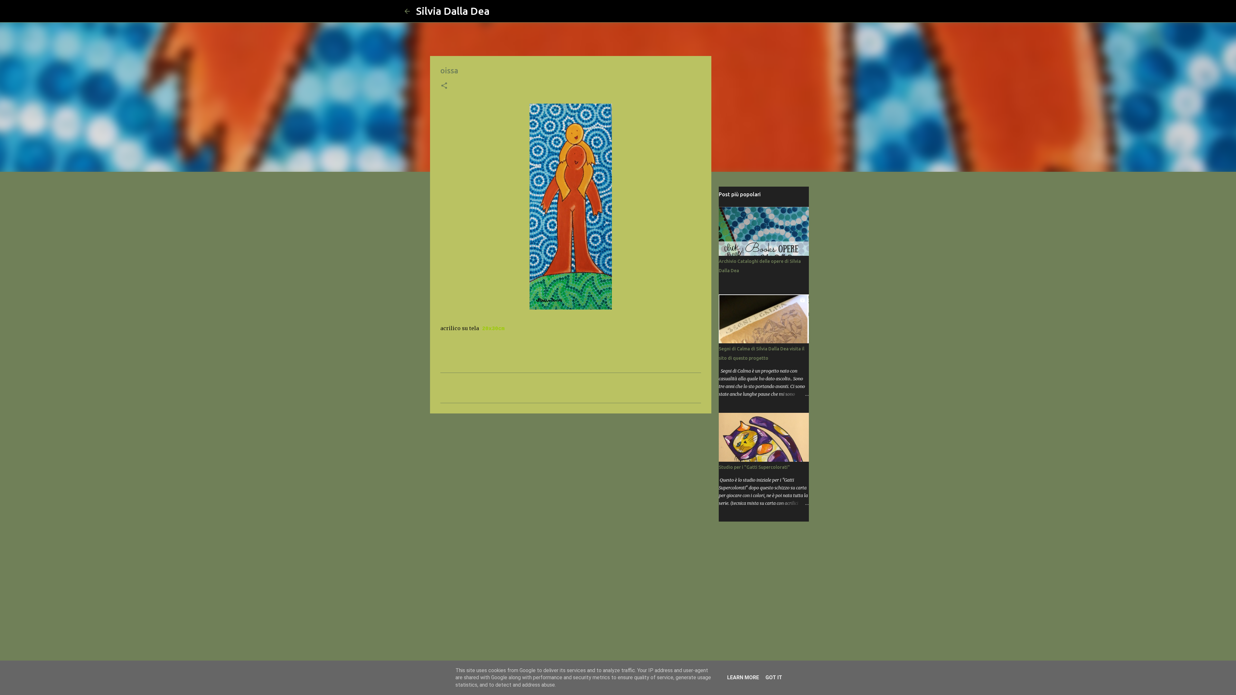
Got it (773, 677)
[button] (444, 86)
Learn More (743, 677)
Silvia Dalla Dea (453, 11)
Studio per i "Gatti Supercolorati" (754, 467)
